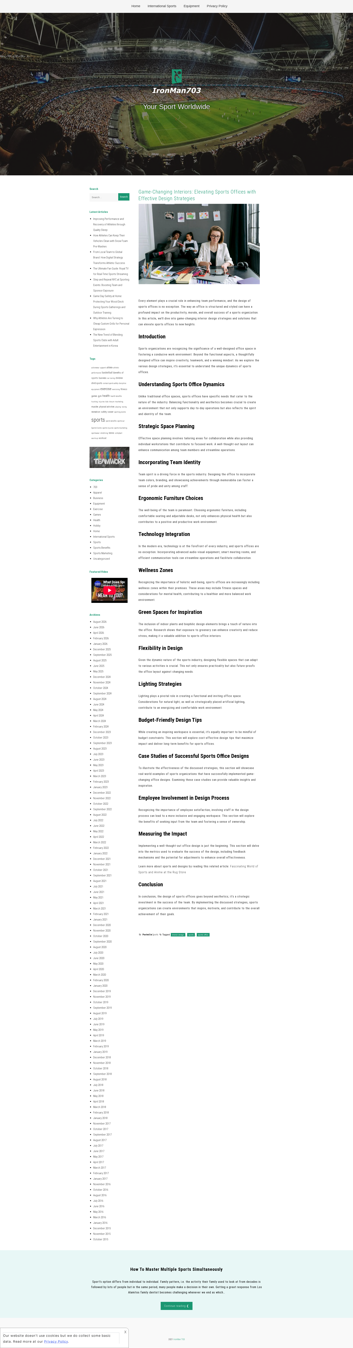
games (94, 396)
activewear (95, 368)
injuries (102, 402)
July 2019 (98, 1018)
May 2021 (98, 897)
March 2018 (99, 1107)
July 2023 (98, 754)
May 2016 (98, 1211)
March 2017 (99, 1167)
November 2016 (101, 1184)
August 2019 (99, 1013)
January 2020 (100, 985)
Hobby (96, 525)
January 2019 (100, 1052)
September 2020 (102, 941)
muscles (94, 406)
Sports (155, 934)
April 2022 (98, 837)
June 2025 (98, 666)
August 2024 (99, 699)
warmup (94, 438)
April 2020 (98, 969)
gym (100, 396)
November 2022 (101, 798)
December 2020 (102, 925)
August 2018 (99, 1079)
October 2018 (100, 1068)
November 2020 (101, 930)
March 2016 (99, 1217)
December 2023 (102, 732)
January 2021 (100, 919)
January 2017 (100, 1178)
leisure (111, 402)
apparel (103, 368)
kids (106, 402)
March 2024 (99, 721)
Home (135, 6)
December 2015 (102, 1228)
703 (95, 487)
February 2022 (101, 848)
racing (124, 407)
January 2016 (100, 1222)
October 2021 (100, 870)
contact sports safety (110, 383)
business (102, 378)
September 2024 (102, 693)
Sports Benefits (101, 547)
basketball (107, 372)
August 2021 (99, 881)
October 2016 (100, 1189)
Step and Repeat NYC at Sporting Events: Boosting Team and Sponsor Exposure (111, 285)
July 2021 (98, 886)
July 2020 (98, 952)
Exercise (98, 509)
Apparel (97, 492)
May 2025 (98, 671)
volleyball (118, 433)
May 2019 (98, 1029)
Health (96, 520)
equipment (95, 389)
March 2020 (99, 974)
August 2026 (99, 621)
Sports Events (96, 428)
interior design (178, 935)
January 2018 (100, 1118)
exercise (105, 389)
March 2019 (99, 1041)
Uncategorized (101, 558)
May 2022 (98, 831)
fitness (124, 389)
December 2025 (102, 649)
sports (191, 935)
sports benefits (111, 421)
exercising (116, 389)
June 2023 (98, 759)
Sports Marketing (102, 553)
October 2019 (100, 1002)
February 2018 (101, 1112)
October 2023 (100, 737)
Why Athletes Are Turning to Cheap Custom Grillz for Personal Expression (111, 324)
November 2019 (101, 996)
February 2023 (101, 781)
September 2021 (102, 875)
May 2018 (98, 1096)
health (106, 396)
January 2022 (100, 853)
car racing (111, 378)
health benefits (116, 396)
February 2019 (101, 1046)
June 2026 (98, 627)
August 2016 (99, 1195)
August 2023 (99, 748)
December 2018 (102, 1057)
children (119, 378)
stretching (104, 433)
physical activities (107, 406)
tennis (111, 433)
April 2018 (98, 1101)
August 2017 (99, 1140)
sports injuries (107, 428)
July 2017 (98, 1145)
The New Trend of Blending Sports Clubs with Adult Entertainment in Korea (108, 340)
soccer (110, 412)
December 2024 (102, 677)
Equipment (191, 6)
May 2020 (98, 963)
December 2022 (102, 792)
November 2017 (101, 1123)
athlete (110, 367)
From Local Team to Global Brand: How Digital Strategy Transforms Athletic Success (109, 257)
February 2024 (101, 726)
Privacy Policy (217, 6)
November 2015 (101, 1234)
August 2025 (99, 660)
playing (118, 407)
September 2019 (102, 1007)
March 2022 (99, 842)
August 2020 (99, 947)
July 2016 (98, 1200)
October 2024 (100, 688)
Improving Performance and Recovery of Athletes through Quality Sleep (109, 224)
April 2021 (98, 903)
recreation (95, 412)
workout (102, 438)
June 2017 (98, 1151)
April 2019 (98, 1035)
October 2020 (100, 936)
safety (104, 411)
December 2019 (102, 991)
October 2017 (100, 1129)
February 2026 (101, 638)
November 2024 (101, 682)
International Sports (162, 6)
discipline (122, 383)
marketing (119, 402)
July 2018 (98, 1085)
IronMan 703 (179, 1339)
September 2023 (102, 743)
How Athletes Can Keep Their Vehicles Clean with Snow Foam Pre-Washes (110, 241)
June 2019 (98, 1024)
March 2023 (99, 776)
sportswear (95, 433)
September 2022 (102, 809)
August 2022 (99, 814)
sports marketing (120, 428)
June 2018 (98, 1090)
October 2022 (100, 803)
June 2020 (98, 958)
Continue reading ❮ (176, 1306)
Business (98, 498)
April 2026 (98, 632)
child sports (96, 383)
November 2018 (101, 1063)
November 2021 (101, 864)
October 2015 (100, 1239)
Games (97, 514)
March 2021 (99, 908)
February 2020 (101, 980)
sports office (203, 935)
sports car (121, 421)
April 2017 (98, 1162)
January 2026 (100, 644)
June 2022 (98, 825)
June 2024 (98, 704)
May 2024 (98, 710)
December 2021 (102, 859)
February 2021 (101, 914)
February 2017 (101, 1173)
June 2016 (98, 1206)
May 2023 (98, 765)
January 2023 (100, 787)
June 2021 (98, 892)
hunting (94, 402)
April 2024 (98, 715)
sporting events (120, 412)
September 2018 (102, 1074)
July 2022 (98, 820)
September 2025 (102, 655)
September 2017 (102, 1134)
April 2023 (98, 770)
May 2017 (98, 1156)
